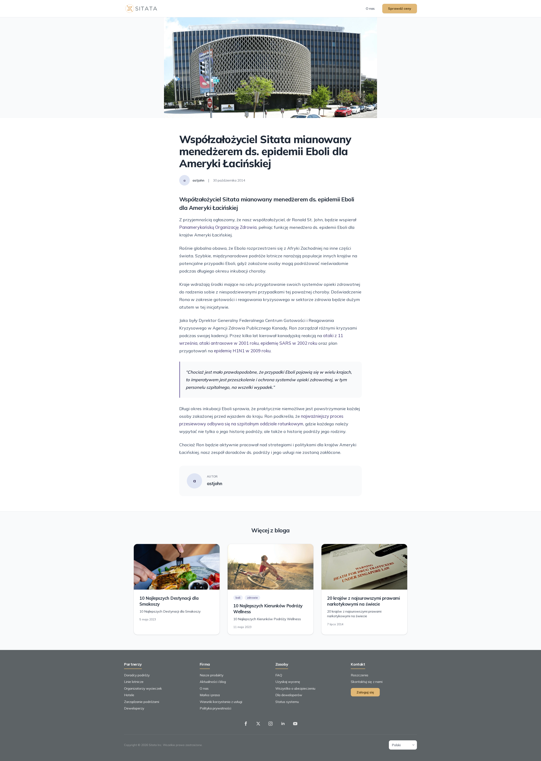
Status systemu (287, 702)
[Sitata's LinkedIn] (283, 723)
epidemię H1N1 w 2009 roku (242, 350)
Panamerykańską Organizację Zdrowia (218, 227)
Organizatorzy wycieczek (143, 688)
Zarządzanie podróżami (141, 702)
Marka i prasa (210, 695)
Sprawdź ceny (399, 8)
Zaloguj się (365, 692)
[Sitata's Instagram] (270, 723)
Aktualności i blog (213, 682)
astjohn (214, 483)
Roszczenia (359, 675)
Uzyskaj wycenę (287, 682)
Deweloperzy (134, 708)
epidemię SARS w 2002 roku (289, 343)
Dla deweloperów (288, 695)
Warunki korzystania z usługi (221, 702)
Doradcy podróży (137, 675)
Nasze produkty (211, 675)
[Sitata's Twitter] (258, 723)
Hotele (129, 695)
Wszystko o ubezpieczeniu (295, 688)
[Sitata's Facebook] (245, 723)
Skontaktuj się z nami (367, 682)
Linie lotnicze (133, 682)
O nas (370, 8)
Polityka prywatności (215, 708)
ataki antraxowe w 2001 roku (229, 343)
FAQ (278, 675)
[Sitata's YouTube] (295, 723)
